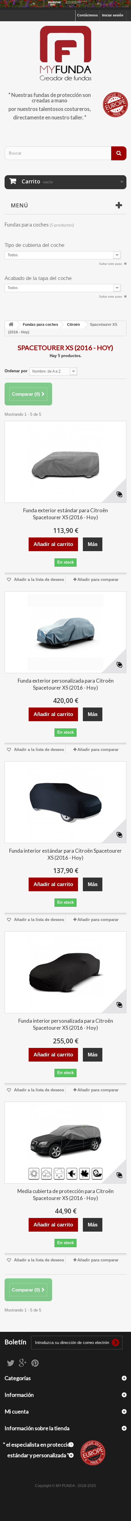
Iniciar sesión (112, 15)
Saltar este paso (111, 263)
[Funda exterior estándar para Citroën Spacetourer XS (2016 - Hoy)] (65, 462)
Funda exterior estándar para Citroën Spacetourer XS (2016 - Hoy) (65, 513)
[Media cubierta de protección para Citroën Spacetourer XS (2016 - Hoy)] (65, 1143)
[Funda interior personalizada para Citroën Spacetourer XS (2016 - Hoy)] (65, 972)
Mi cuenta (17, 1411)
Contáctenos (87, 15)
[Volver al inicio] (11, 325)
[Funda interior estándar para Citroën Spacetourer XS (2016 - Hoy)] (65, 802)
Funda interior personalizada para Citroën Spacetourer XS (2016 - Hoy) (65, 1024)
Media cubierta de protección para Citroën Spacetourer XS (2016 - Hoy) (65, 1194)
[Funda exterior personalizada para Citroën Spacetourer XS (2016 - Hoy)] (65, 632)
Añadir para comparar (98, 579)
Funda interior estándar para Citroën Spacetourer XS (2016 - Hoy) (65, 854)
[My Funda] (65, 53)
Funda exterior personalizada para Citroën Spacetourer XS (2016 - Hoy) (66, 684)
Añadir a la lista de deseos (38, 579)
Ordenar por (16, 371)
